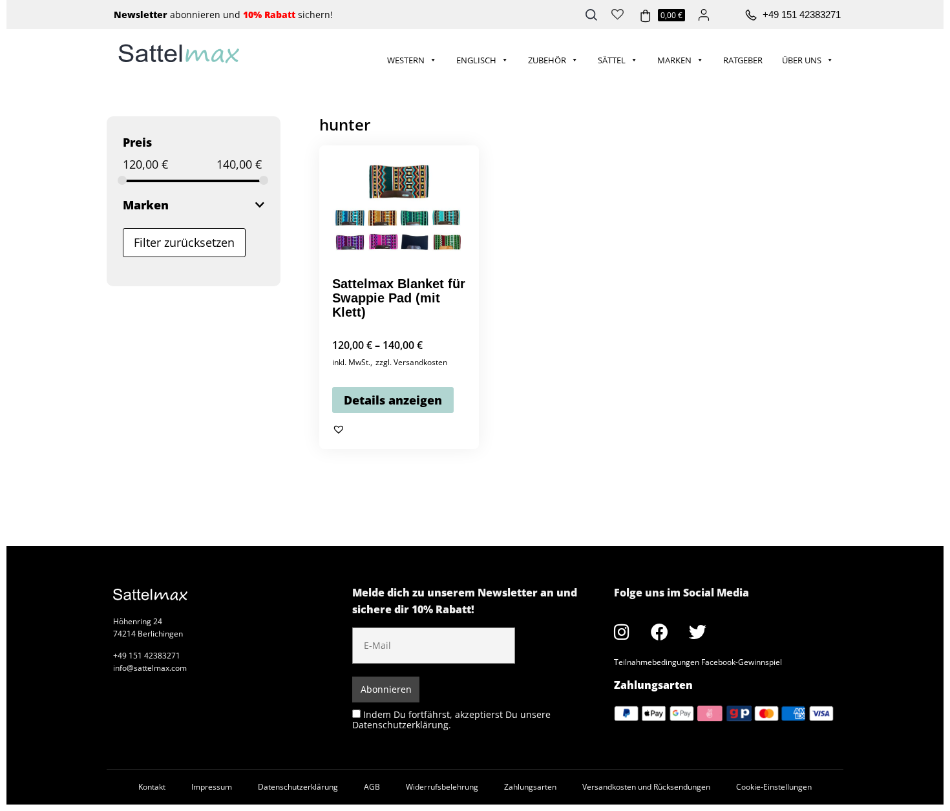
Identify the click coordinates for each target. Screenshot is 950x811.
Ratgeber (743, 60)
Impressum (211, 786)
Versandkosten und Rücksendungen (646, 786)
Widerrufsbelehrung (442, 786)
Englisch (476, 60)
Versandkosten (420, 362)
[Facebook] (659, 632)
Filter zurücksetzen (184, 242)
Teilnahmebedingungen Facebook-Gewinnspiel (698, 662)
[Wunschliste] (617, 13)
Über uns (801, 60)
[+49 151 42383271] (751, 15)
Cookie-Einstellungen (774, 786)
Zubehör (547, 60)
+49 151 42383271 (802, 14)
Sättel (612, 60)
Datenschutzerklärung (298, 786)
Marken (674, 60)
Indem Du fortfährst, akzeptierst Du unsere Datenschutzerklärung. (451, 719)
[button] (338, 430)
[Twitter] (698, 632)
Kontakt (151, 786)
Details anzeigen (393, 400)
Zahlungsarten (530, 786)
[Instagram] (621, 632)
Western (406, 60)
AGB (372, 786)
